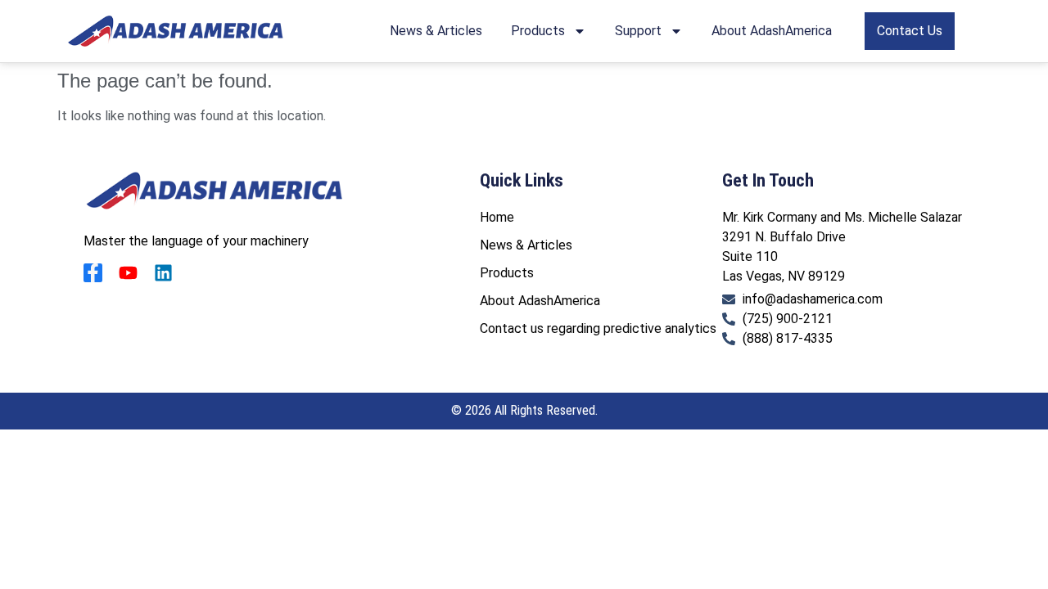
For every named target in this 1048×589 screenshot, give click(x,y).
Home (497, 217)
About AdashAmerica (771, 30)
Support (638, 30)
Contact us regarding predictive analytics (598, 328)
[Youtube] (128, 272)
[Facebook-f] (93, 272)
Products (538, 30)
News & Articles (436, 30)
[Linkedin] (163, 272)
